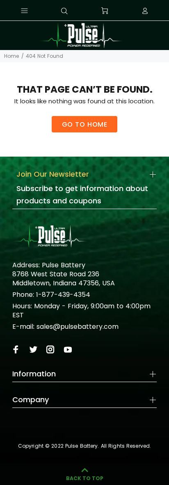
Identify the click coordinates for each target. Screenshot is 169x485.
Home (11, 55)
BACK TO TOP (84, 478)
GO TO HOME (84, 124)
